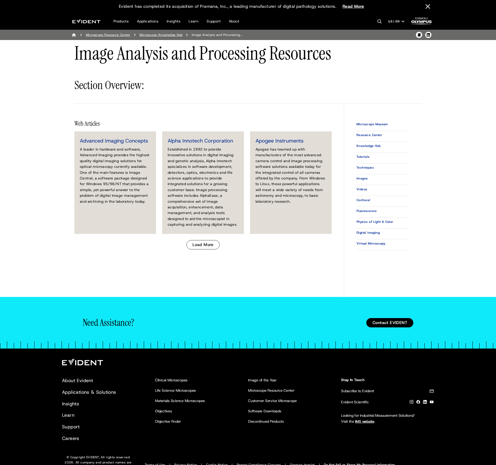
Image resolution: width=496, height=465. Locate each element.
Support (214, 21)
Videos (362, 189)
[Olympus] (421, 22)
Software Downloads (264, 411)
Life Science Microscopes (175, 390)
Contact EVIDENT (390, 322)
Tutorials (363, 157)
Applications (147, 21)
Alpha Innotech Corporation (200, 140)
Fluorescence (367, 211)
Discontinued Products (266, 421)
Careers (70, 438)
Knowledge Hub (369, 146)
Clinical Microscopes (171, 380)
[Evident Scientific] (86, 21)
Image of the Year (262, 380)
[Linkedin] (425, 403)
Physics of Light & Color (375, 222)
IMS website (364, 421)
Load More (203, 244)
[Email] (431, 392)
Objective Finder (168, 421)
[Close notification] (428, 6)
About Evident (77, 380)
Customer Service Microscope (272, 400)
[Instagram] (411, 403)
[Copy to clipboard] (419, 35)
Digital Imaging (368, 233)
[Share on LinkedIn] (428, 35)
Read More (353, 6)
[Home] (73, 34)
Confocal (363, 200)
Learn (193, 21)
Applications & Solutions (89, 392)
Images (362, 178)
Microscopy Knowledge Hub (161, 34)
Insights (173, 21)
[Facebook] (418, 403)
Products (121, 21)
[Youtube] (431, 403)
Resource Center (369, 135)
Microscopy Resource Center (108, 34)
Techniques (365, 167)
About (234, 21)
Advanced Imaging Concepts (114, 140)
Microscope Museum (372, 124)
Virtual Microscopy (371, 243)
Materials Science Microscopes (180, 400)
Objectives (163, 411)
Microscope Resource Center (271, 390)
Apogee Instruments (279, 140)
